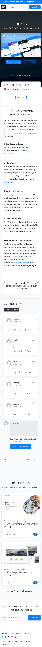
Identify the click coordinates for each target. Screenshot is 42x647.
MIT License (22, 97)
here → (32, 591)
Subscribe (34, 618)
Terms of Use (18, 642)
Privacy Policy (6, 642)
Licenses (28, 642)
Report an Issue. (16, 441)
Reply (29, 330)
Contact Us (26, 101)
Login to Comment (22, 446)
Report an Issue (12, 310)
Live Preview (29, 62)
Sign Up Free (34, 7)
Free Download (14, 62)
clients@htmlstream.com (20, 263)
